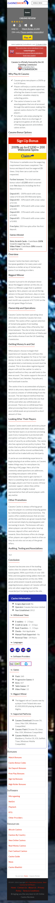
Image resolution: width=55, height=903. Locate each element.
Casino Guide (14, 856)
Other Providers (16, 818)
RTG (10, 812)
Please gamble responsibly (31, 32)
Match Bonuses (15, 757)
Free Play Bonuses (16, 773)
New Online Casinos (17, 840)
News (11, 862)
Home (26, 876)
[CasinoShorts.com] (18, 2)
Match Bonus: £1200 (31, 29)
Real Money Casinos (17, 846)
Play (26, 37)
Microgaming (14, 796)
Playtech (12, 807)
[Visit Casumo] (27, 16)
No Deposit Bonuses (17, 768)
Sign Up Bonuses (16, 779)
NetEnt (12, 801)
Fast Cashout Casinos (18, 851)
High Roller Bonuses (17, 784)
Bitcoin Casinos (15, 829)
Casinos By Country (17, 835)
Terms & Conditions (31, 891)
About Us (32, 887)
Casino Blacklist (15, 867)
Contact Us (22, 887)
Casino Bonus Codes (17, 763)
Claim (25, 156)
